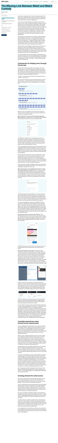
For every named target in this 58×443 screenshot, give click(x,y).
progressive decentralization (6, 31)
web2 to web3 (4, 32)
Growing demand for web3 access (7, 23)
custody (9, 27)
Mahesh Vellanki (4, 12)
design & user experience (5, 29)
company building (4, 27)
